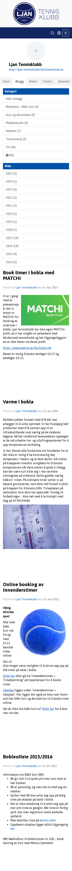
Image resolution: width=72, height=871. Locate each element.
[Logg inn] (59, 33)
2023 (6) (11, 189)
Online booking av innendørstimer (23, 587)
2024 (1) (11, 181)
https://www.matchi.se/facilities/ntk (27, 348)
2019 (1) (11, 221)
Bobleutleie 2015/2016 (27, 757)
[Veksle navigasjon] (65, 33)
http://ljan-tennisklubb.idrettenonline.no (36, 69)
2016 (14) (12, 246)
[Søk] (52, 33)
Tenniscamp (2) (16, 139)
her (12, 828)
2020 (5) (11, 213)
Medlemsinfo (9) (17, 123)
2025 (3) (11, 173)
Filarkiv (48, 81)
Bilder (33, 81)
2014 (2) (11, 262)
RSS (11, 155)
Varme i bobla (18, 402)
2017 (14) (12, 238)
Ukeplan (8, 690)
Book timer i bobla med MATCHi (28, 275)
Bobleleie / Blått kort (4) (22, 106)
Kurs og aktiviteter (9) (20, 115)
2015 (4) (11, 254)
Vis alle (11, 147)
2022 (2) (11, 197)
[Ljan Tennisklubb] (36, 13)
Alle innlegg (14, 98)
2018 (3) (11, 229)
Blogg (20, 81)
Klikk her (9, 676)
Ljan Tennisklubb (26, 287)
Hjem (6, 81)
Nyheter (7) (13, 130)
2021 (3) (11, 205)
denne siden (48, 820)
